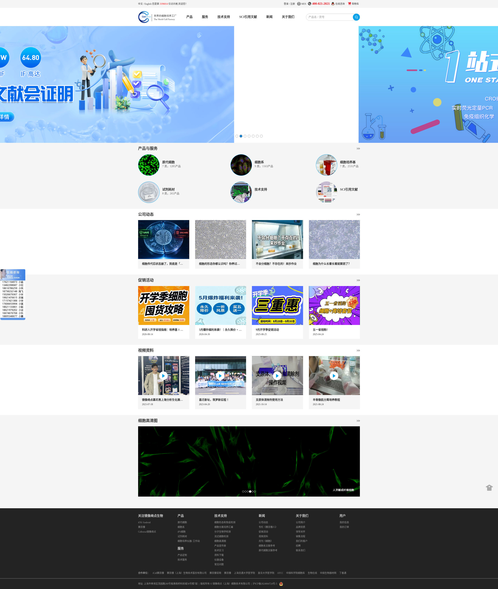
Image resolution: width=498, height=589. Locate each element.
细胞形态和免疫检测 (224, 522)
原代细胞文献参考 (268, 550)
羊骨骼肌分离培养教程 (326, 399)
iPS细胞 (182, 531)
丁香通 (342, 573)
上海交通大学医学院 (244, 573)
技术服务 (182, 559)
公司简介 (300, 522)
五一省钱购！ (321, 329)
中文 (140, 4)
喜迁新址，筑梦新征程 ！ (214, 399)
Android (147, 522)
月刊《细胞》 (266, 541)
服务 (205, 16)
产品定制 (182, 555)
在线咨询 (340, 4)
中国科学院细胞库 (295, 573)
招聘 (298, 545)
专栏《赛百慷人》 (268, 527)
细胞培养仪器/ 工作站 (189, 541)
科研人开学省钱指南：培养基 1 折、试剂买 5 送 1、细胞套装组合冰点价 (163, 329)
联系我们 (300, 550)
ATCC (280, 573)
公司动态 (146, 214)
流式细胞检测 (221, 536)
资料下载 (219, 555)
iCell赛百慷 (158, 573)
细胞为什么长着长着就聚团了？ (332, 263)
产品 (189, 16)
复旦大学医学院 (266, 573)
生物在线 (312, 573)
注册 (292, 4)
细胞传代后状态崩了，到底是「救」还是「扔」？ (163, 263)
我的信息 (344, 522)
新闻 (269, 16)
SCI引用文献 (248, 16)
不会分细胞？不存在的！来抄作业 (276, 263)
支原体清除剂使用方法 (269, 399)
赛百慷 (141, 527)
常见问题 (219, 564)
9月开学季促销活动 (267, 329)
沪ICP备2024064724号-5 (265, 583)
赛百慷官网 (215, 573)
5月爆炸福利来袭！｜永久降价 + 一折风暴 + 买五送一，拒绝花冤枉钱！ (220, 329)
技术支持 (223, 16)
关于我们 (288, 16)
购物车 (355, 4)
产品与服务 (148, 148)
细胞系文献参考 (267, 545)
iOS (140, 522)
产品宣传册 (220, 545)
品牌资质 (300, 527)
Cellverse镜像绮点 (147, 531)
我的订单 (344, 527)
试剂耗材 (182, 536)
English (148, 4)
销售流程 (300, 536)
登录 (286, 4)
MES (303, 4)
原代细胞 (182, 522)
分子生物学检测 (222, 531)
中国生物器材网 (328, 573)
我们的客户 (302, 541)
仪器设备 (219, 559)
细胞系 (181, 527)
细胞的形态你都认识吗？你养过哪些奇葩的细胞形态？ (220, 263)
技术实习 (219, 550)
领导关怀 (300, 531)
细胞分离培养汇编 (223, 527)
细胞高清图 (148, 421)
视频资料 (146, 350)
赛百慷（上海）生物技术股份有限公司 (187, 573)
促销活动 (146, 280)
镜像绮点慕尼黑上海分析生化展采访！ (163, 399)
